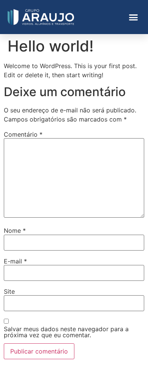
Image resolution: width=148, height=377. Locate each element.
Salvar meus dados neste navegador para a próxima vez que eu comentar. (66, 332)
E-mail (15, 261)
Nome (15, 230)
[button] (133, 17)
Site (9, 291)
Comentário (23, 134)
